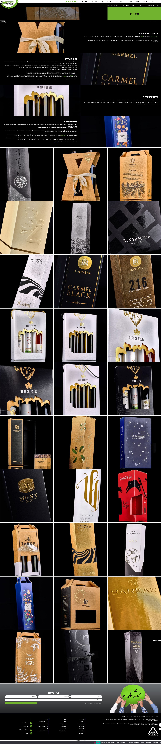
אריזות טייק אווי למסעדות (43, 731)
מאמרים (129, 1)
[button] (153, 5)
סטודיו (122, 1)
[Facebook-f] (160, 729)
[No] (95, 743)
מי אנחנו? (145, 1)
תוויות (141, 36)
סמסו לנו (157, 640)
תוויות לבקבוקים (63, 731)
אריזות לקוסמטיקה (44, 730)
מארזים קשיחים (45, 728)
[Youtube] (160, 726)
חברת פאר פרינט (154, 36)
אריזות (47, 719)
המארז (64, 76)
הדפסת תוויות (63, 728)
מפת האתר (81, 730)
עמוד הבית (155, 1)
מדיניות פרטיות (81, 733)
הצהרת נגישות (81, 731)
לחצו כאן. (56, 141)
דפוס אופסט (81, 728)
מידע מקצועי (81, 724)
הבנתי (98, 742)
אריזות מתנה (45, 724)
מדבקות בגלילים (62, 723)
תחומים (137, 1)
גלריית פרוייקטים (112, 1)
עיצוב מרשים (63, 135)
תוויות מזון (64, 724)
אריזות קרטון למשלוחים (43, 726)
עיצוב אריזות (45, 723)
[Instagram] (160, 724)
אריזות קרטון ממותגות (43, 721)
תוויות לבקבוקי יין (71, 75)
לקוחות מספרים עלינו (97, 1)
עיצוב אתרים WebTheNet (80, 740)
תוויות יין (64, 721)
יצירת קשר (83, 1)
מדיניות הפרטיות (88, 703)
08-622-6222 (71, 1)
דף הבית (156, 20)
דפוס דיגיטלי (81, 726)
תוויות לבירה (63, 726)
